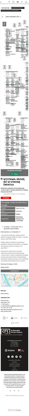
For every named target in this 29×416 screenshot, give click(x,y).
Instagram (8, 357)
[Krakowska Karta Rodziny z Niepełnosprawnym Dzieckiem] (14, 390)
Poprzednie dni (2, 17)
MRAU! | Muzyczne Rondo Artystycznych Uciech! (7, 50)
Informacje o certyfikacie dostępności (14, 400)
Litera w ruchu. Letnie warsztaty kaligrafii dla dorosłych (7, 158)
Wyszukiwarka (9, 2)
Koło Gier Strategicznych (22, 139)
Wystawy (18, 214)
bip (21, 351)
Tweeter (16, 357)
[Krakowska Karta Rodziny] (10, 390)
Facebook (12, 357)
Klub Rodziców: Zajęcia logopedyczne (22, 126)
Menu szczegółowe (22, 2)
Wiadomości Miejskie (15, 364)
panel (26, 2)
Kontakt (14, 322)
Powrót (23, 317)
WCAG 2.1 (19, 405)
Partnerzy (14, 362)
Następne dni (20, 17)
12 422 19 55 (15, 346)
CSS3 (14, 405)
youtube (20, 357)
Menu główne (18, 2)
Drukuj (14, 317)
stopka (12, 332)
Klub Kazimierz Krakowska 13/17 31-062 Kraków (20, 218)
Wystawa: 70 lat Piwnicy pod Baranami (22, 132)
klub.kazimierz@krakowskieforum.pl (14, 306)
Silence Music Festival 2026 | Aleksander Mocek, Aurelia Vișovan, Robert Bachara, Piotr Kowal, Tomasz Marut (22, 151)
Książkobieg (12, 71)
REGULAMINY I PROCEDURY (14, 360)
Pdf (5, 317)
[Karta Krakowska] (18, 390)
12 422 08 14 (15, 344)
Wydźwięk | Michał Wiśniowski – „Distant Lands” (12, 99)
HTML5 (12, 405)
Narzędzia (13, 2)
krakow (10, 350)
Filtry (16, 174)
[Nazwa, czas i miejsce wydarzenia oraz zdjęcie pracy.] (14, 194)
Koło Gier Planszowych (22, 145)
